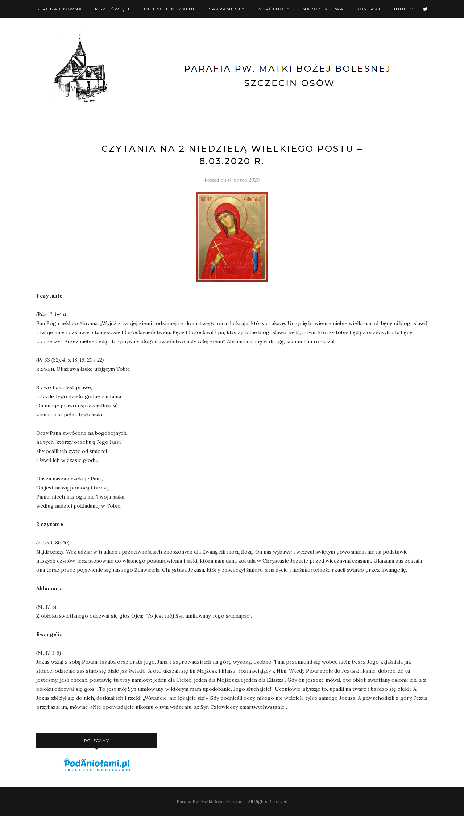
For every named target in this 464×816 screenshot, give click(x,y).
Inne (400, 9)
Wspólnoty (273, 9)
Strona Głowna (59, 9)
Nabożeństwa (323, 9)
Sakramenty (227, 9)
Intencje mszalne (170, 9)
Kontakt (368, 9)
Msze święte (113, 9)
